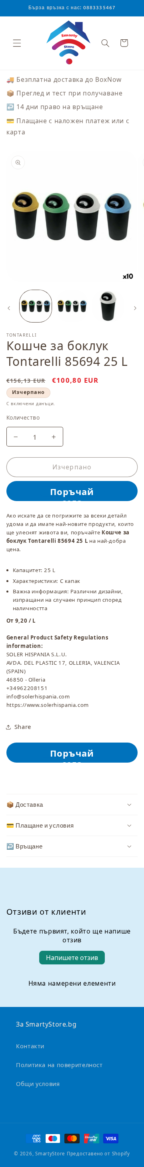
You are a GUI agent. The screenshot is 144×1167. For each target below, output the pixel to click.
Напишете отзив (72, 957)
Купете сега (72, 491)
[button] (105, 43)
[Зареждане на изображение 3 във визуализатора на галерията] (108, 306)
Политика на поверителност (59, 1065)
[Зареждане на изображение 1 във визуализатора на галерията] (36, 306)
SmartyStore (50, 1154)
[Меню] (17, 43)
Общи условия (38, 1084)
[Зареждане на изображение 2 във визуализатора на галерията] (72, 306)
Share (22, 727)
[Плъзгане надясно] (135, 308)
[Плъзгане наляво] (9, 308)
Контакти (30, 1046)
